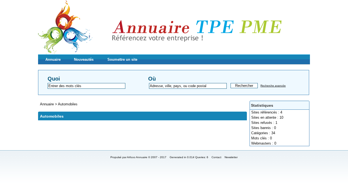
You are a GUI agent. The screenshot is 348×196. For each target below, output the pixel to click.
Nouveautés (84, 59)
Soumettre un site (122, 59)
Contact (216, 157)
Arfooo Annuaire (137, 157)
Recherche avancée (273, 85)
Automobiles (67, 104)
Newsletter (231, 157)
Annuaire (53, 59)
